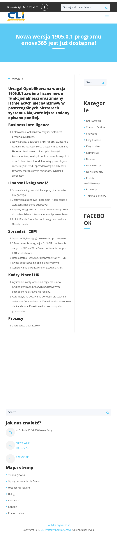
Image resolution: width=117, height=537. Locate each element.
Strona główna (16, 475)
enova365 (91, 133)
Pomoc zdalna (16, 513)
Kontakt (12, 506)
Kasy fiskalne (93, 140)
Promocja (91, 189)
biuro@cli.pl (15, 7)
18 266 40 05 (32, 7)
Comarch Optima (95, 127)
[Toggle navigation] (106, 17)
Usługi (11, 494)
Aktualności (14, 500)
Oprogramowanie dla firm (22, 481)
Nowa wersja (93, 165)
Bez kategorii (93, 121)
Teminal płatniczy (96, 196)
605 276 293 (23, 448)
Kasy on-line (93, 146)
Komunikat (92, 152)
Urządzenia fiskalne (19, 487)
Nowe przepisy (94, 172)
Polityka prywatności (58, 525)
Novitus (90, 159)
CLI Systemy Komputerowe (56, 530)
